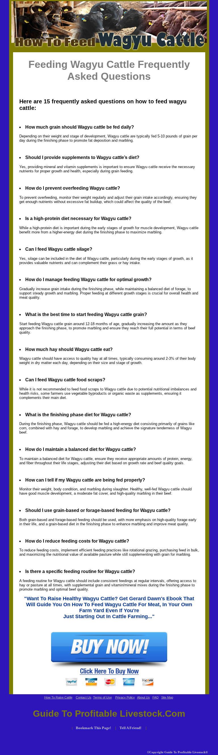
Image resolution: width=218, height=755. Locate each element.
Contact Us (83, 697)
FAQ (155, 697)
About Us (143, 697)
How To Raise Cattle (58, 697)
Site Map (167, 697)
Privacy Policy (125, 697)
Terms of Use (102, 697)
